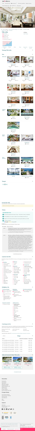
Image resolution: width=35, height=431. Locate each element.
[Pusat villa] (7, 184)
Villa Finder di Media (5, 384)
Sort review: (4, 226)
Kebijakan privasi (24, 426)
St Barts (3, 400)
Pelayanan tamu (4, 387)
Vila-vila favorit (14, 3)
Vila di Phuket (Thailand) (6, 394)
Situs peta (31, 426)
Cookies (28, 426)
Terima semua (17, 429)
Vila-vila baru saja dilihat (21, 3)
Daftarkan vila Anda (28, 3)
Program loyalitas (5, 389)
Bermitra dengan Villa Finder (6, 390)
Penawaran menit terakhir (6, 406)
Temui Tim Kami (4, 388)
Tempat (9, 47)
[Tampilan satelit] (3, 184)
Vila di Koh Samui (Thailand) (6, 395)
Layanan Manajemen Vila (5, 5)
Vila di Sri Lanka (4, 396)
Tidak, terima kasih (10, 429)
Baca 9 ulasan (26, 33)
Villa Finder (3, 405)
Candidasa (5, 33)
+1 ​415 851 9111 (13, 5)
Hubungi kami (19, 5)
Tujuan (3, 3)
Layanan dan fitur (25, 48)
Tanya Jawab (4, 383)
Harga (20, 47)
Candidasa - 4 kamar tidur (7, 363)
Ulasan (15, 47)
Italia (2, 399)
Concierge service (30, 48)
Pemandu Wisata (4, 407)
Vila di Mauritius (4, 397)
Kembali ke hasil (8, 3)
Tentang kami (4, 381)
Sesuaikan (4, 429)
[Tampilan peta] (5, 184)
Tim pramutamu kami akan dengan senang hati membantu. (20, 333)
